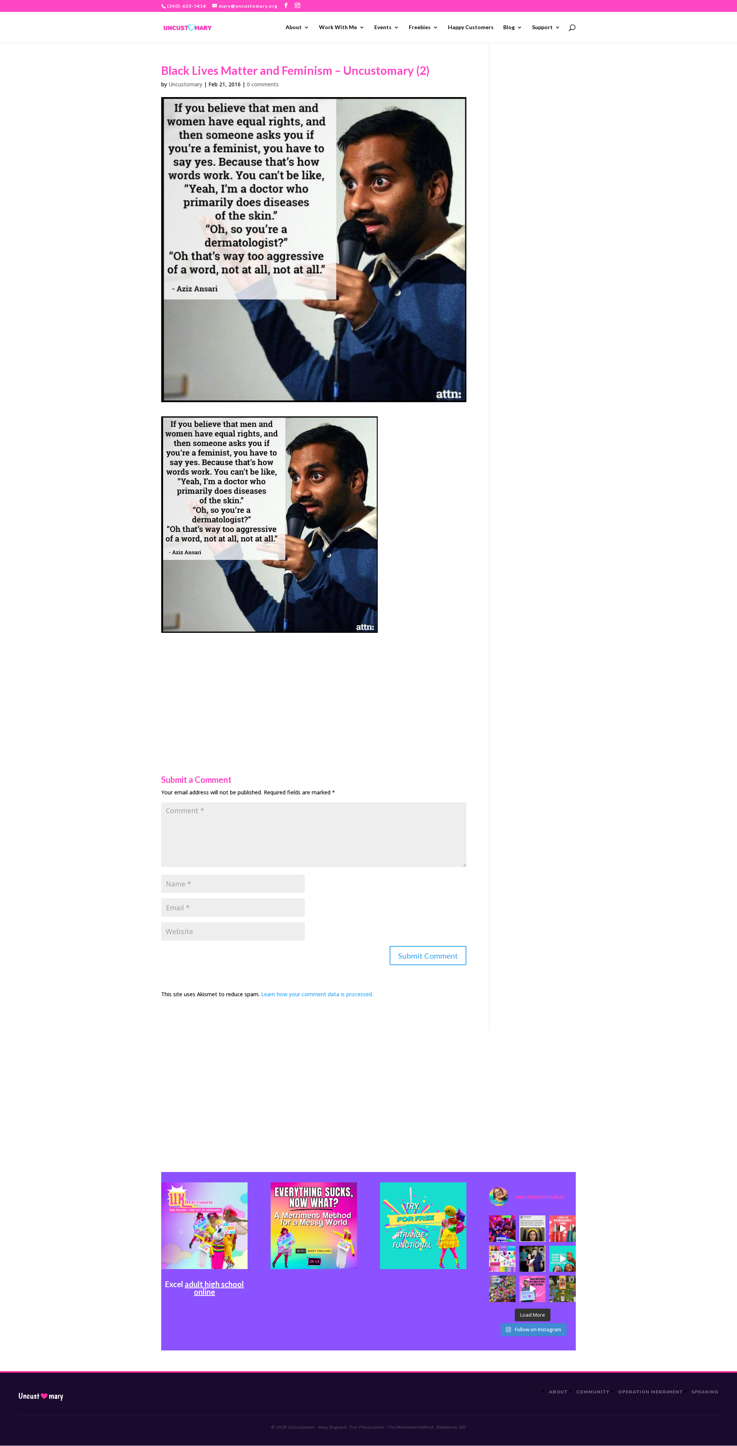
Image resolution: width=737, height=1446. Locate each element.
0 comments (263, 84)
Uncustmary (40, 1396)
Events (383, 27)
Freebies (420, 27)
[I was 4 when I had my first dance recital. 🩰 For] (532, 1259)
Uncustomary (185, 84)
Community (593, 1392)
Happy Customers (471, 27)
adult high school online (214, 1287)
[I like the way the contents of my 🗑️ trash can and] (502, 1289)
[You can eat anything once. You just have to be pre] (532, 1289)
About (294, 27)
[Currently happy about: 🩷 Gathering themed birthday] (562, 1289)
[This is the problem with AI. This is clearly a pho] (532, 1228)
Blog (509, 27)
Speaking (705, 1392)
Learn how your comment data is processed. (317, 994)
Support (542, 27)
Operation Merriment (650, 1392)
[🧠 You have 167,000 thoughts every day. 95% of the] (562, 1228)
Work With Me (338, 27)
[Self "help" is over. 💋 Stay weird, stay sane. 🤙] (562, 1259)
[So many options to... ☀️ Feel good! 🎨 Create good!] (502, 1259)
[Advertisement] (313, 686)
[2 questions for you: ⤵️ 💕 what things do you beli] (502, 1228)
